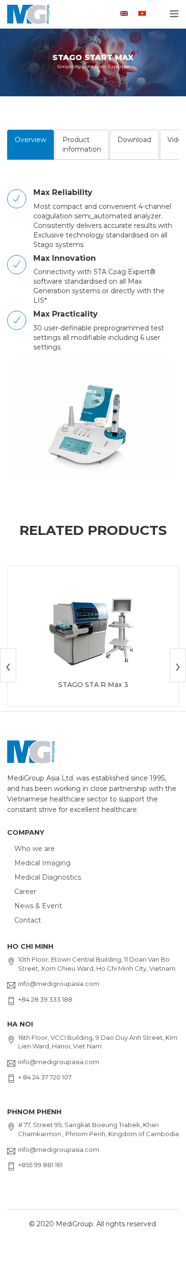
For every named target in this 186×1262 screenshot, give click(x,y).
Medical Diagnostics (47, 877)
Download (134, 139)
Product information (81, 144)
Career (25, 891)
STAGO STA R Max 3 (93, 684)
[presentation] (8, 665)
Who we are (34, 848)
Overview (30, 139)
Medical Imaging (42, 863)
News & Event (38, 906)
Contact (27, 920)
